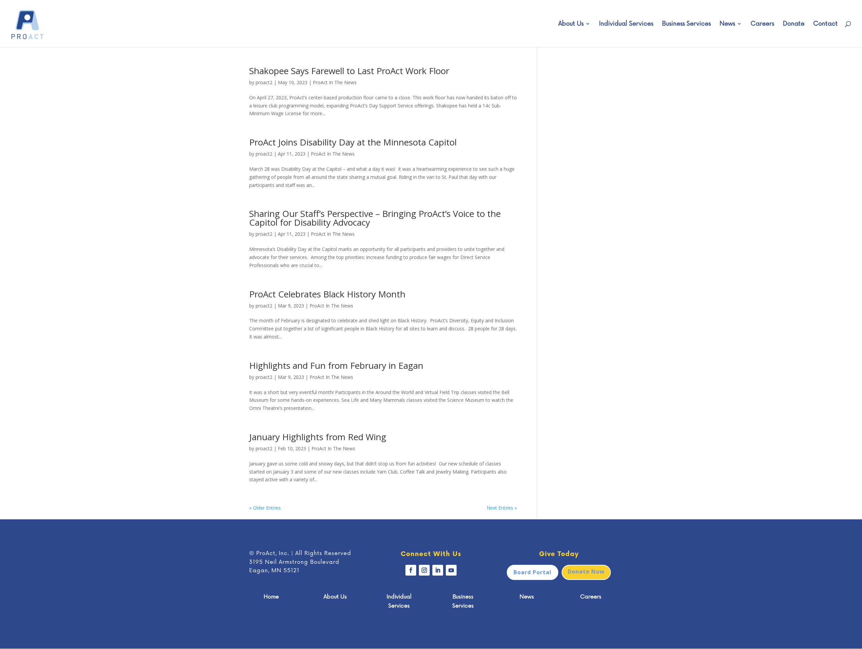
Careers (762, 24)
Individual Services (626, 24)
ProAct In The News (335, 82)
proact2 (264, 82)
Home (271, 596)
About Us (571, 24)
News (727, 24)
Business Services (686, 24)
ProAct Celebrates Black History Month (327, 294)
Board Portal (532, 572)
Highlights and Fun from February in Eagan (336, 365)
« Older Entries (265, 508)
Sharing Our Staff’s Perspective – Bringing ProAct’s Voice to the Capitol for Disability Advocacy (375, 217)
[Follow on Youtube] (451, 570)
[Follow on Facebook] (410, 570)
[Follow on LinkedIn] (437, 570)
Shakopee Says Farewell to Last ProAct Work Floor (349, 71)
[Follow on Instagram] (424, 570)
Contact (825, 24)
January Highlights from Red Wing (317, 437)
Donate (793, 24)
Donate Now (586, 571)
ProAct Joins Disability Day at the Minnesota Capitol (353, 142)
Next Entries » (502, 508)
